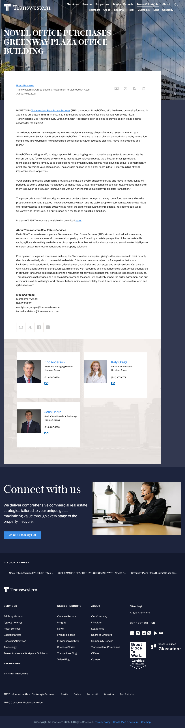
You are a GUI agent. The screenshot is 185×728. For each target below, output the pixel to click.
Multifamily (143, 10)
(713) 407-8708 (52, 427)
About (166, 4)
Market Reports (123, 4)
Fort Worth (92, 694)
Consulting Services (15, 641)
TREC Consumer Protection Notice (23, 702)
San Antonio (127, 694)
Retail (131, 10)
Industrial (118, 10)
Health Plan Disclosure (126, 722)
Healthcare (93, 10)
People (87, 4)
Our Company (99, 616)
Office (106, 10)
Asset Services (12, 628)
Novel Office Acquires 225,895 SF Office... (31, 573)
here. (78, 220)
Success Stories (66, 647)
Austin (64, 694)
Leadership (97, 628)
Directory (96, 622)
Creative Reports (66, 616)
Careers (95, 659)
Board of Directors (101, 635)
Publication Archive (68, 641)
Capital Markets (12, 635)
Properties (102, 4)
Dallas (77, 694)
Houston (109, 694)
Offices (95, 653)
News (60, 628)
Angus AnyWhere (140, 612)
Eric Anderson (54, 362)
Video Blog (63, 659)
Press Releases (25, 85)
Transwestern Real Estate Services (50, 110)
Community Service (102, 641)
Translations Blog (67, 653)
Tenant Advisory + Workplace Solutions (26, 653)
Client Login (136, 606)
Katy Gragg (119, 362)
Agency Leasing (13, 622)
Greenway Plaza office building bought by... (154, 573)
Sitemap (146, 722)
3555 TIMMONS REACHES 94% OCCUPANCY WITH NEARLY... (92, 573)
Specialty (167, 10)
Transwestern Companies (105, 647)
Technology (10, 647)
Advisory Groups (13, 616)
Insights (61, 622)
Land (156, 10)
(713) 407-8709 (118, 377)
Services (73, 4)
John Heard (52, 412)
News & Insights (148, 4)
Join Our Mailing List (22, 534)
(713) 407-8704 (52, 377)
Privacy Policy (102, 722)
